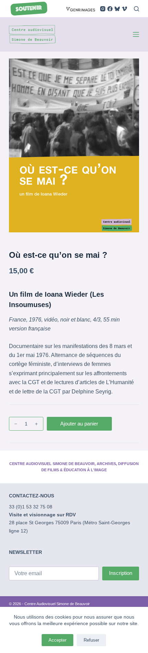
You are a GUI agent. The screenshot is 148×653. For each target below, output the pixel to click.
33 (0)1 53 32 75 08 (30, 506)
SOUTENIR (28, 8)
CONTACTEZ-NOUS (31, 495)
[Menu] (136, 34)
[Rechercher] (136, 8)
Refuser (91, 640)
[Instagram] (102, 8)
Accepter (57, 640)
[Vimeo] (124, 8)
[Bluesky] (117, 8)
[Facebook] (110, 8)
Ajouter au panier (79, 423)
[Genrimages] (80, 8)
